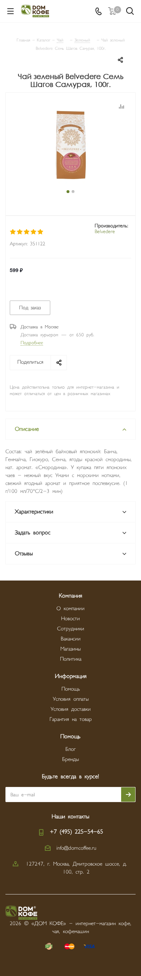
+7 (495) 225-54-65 (76, 832)
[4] (33, 232)
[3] (27, 232)
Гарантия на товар (71, 719)
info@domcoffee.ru (76, 848)
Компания (70, 596)
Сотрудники (70, 628)
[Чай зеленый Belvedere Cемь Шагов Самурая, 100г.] (70, 145)
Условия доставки (71, 709)
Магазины (70, 649)
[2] (20, 232)
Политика (70, 659)
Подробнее (32, 342)
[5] (40, 232)
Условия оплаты (71, 699)
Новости (70, 618)
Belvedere (105, 231)
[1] (13, 232)
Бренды (70, 759)
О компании (70, 608)
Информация (70, 676)
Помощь (70, 689)
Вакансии (71, 639)
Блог (70, 749)
